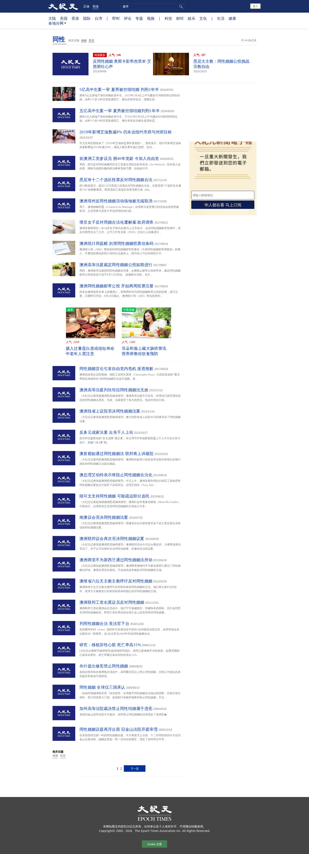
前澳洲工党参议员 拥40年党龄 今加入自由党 (119, 158)
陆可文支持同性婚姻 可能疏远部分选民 (114, 496)
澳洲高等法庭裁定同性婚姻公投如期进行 (115, 265)
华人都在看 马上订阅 (222, 204)
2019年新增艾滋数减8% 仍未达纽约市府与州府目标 (125, 132)
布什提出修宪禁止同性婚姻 (103, 666)
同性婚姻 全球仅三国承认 (102, 687)
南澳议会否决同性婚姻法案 (103, 517)
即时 (116, 18)
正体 (86, 6)
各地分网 (55, 23)
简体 (95, 6)
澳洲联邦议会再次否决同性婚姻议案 (111, 538)
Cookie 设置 (154, 844)
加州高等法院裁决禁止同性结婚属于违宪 (115, 708)
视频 (150, 18)
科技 (168, 18)
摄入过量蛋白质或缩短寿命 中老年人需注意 (90, 351)
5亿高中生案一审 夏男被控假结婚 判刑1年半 (119, 89)
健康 (232, 18)
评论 (127, 18)
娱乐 (191, 18)
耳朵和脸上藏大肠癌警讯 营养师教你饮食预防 (144, 351)
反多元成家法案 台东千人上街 (106, 432)
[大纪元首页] (63, 6)
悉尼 (91, 40)
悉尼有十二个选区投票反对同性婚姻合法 (115, 180)
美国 (63, 18)
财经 (180, 18)
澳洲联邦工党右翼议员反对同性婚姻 (111, 602)
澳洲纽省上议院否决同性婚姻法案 (109, 411)
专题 (139, 18)
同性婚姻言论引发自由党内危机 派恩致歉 (116, 368)
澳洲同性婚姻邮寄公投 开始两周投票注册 (116, 286)
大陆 (52, 18)
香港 (75, 18)
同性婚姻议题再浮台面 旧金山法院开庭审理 (118, 729)
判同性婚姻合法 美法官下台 (104, 623)
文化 (203, 18)
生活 (220, 18)
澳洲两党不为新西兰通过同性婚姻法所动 (115, 560)
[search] (152, 6)
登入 (255, 6)
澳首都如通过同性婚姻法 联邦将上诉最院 (116, 453)
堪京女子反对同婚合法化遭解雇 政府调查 (116, 222)
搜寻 (180, 6)
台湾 (98, 18)
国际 (87, 18)
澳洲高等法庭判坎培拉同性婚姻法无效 (113, 390)
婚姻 (84, 40)
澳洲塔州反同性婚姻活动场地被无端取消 (115, 201)
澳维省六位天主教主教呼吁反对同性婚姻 (115, 581)
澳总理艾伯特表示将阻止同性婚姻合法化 (115, 475)
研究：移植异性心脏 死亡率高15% (110, 645)
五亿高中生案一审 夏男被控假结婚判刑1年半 (119, 111)
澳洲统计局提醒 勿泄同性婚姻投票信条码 (116, 243)
